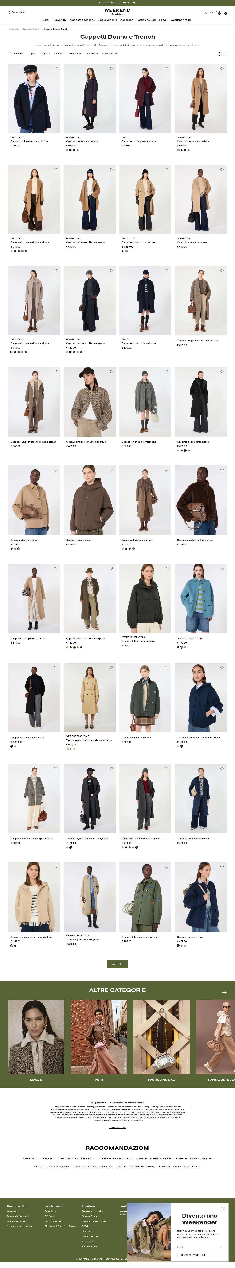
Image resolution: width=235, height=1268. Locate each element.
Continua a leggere (117, 1127)
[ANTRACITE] (26, 251)
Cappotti (29, 1159)
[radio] (67, 150)
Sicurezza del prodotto (19, 1226)
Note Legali (88, 1231)
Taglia (32, 54)
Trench (46, 1159)
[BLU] (71, 150)
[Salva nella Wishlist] (55, 68)
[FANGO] (71, 749)
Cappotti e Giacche (32, 29)
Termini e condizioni (93, 1211)
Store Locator (52, 1211)
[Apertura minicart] (228, 12)
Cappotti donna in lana (194, 1159)
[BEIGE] (67, 749)
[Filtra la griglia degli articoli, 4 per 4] (220, 54)
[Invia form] (221, 1247)
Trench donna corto (116, 1159)
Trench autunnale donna (92, 1167)
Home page (13, 29)
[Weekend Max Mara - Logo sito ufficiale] (117, 12)
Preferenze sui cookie (94, 1221)
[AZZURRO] (15, 549)
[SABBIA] (12, 251)
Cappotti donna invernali (76, 1159)
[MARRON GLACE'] (78, 150)
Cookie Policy (89, 1216)
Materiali (73, 54)
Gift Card (49, 1216)
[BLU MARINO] (12, 549)
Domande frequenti (18, 1216)
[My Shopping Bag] (224, 12)
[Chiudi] (223, 1209)
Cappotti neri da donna (154, 1159)
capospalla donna (121, 1109)
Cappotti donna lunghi (51, 1167)
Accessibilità (88, 1242)
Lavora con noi (90, 1237)
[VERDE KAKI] (19, 251)
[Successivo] (224, 992)
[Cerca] (205, 12)
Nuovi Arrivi (17, 54)
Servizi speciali (53, 1221)
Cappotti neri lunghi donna (180, 1167)
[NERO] (74, 150)
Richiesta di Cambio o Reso (60, 1226)
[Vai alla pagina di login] (211, 12)
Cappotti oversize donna (136, 1167)
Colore (58, 54)
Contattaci (12, 1211)
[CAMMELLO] (67, 150)
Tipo (44, 54)
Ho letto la (193, 1255)
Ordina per (108, 54)
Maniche (90, 54)
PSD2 (85, 1226)
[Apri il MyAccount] (214, 12)
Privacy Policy (89, 1247)
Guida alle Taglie (16, 1221)
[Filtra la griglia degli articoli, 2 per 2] (225, 54)
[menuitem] (47, 22)
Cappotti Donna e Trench (55, 29)
